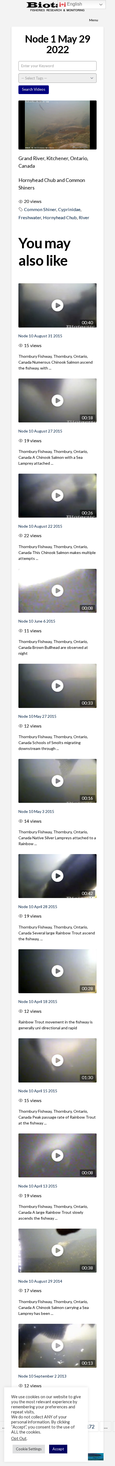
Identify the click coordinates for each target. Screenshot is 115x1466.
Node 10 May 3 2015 (36, 811)
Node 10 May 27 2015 (37, 716)
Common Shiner (40, 209)
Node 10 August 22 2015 (40, 526)
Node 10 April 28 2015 (37, 906)
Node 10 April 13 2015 (37, 1186)
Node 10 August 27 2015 (40, 431)
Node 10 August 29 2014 (40, 1281)
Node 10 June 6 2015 (36, 621)
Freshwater (29, 217)
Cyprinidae (69, 209)
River (84, 217)
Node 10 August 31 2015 (40, 335)
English (74, 4)
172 (90, 1426)
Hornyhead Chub (60, 217)
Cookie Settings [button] (29, 1449)
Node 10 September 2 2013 (42, 1376)
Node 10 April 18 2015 (37, 1001)
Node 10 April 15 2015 (37, 1090)
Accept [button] (58, 1449)
